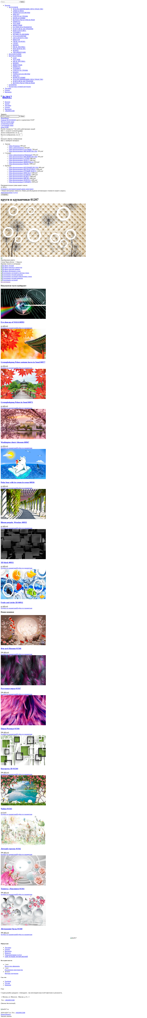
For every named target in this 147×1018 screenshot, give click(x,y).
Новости (8, 953)
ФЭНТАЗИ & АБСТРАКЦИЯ (23, 29)
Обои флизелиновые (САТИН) (19, 158)
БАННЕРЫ (13, 85)
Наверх (6, 1014)
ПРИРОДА (16, 21)
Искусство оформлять (12, 966)
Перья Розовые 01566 (10, 729)
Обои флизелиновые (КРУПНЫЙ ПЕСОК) (23, 167)
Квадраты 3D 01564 (9, 769)
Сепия (3, 262)
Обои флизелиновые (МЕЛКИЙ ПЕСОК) (23, 151)
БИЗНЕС (16, 45)
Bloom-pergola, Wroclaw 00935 (14, 522)
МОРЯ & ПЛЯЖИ (19, 18)
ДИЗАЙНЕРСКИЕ (19, 52)
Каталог (7, 5)
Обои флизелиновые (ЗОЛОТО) (20, 180)
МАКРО (16, 50)
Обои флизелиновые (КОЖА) (19, 176)
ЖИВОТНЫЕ (17, 25)
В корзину (5, 194)
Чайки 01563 (6, 809)
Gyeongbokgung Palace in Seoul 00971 (17, 402)
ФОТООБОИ (13, 7)
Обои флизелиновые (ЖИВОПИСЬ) (21, 162)
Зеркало (19, 262)
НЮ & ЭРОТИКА (19, 47)
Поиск (22, 116)
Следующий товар (7, 125)
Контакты (8, 92)
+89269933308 (9, 111)
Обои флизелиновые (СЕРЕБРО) (20, 182)
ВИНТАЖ (16, 40)
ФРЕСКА (16, 14)
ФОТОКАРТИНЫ (15, 56)
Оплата (7, 90)
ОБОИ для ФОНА (19, 41)
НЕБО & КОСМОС (19, 30)
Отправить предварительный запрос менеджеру (17, 189)
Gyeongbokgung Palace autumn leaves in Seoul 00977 (23, 362)
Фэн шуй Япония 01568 (11, 648)
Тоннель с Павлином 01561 (12, 889)
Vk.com (7, 983)
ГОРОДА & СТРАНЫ (20, 16)
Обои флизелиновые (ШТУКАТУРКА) (22, 169)
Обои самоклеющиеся (16, 147)
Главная (3, 120)
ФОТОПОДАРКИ (15, 54)
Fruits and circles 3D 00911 (12, 602)
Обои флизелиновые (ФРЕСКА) (20, 173)
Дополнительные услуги (9, 192)
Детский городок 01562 (11, 849)
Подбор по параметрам (16, 328)
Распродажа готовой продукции (20, 86)
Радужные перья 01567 (11, 688)
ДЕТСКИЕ (16, 23)
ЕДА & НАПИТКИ (19, 36)
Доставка (8, 88)
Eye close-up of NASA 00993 (12, 322)
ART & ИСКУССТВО (20, 38)
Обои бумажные (14, 146)
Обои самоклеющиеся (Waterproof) (20, 155)
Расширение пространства (14, 970)
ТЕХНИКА (17, 32)
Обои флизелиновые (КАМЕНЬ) (20, 175)
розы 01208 (4, 127)
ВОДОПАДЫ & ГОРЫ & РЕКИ (24, 20)
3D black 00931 (7, 562)
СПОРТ (15, 43)
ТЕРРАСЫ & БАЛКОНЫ (21, 12)
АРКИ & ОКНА (18, 11)
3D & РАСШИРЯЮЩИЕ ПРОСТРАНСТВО (28, 9)
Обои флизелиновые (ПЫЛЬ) (19, 164)
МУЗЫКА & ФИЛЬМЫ (21, 34)
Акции (7, 103)
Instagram (8, 985)
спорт (15, 58)
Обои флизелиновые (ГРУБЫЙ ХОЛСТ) (22, 171)
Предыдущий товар (7, 122)
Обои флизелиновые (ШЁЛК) (19, 178)
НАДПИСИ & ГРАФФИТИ (22, 27)
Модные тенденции (11, 973)
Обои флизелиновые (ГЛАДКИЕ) (20, 149)
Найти (22, 2)
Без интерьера (5, 282)
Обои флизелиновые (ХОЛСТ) (19, 160)
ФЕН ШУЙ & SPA (19, 49)
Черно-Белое (10, 262)
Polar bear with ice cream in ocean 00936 (17, 482)
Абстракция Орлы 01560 (11, 929)
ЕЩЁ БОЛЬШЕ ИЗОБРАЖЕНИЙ (16, 956)
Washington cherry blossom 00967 (15, 442)
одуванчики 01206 (7, 123)
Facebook (8, 981)
